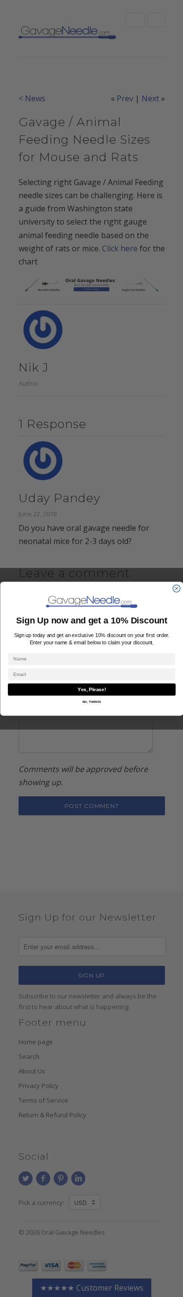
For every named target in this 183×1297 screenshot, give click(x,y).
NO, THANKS (91, 701)
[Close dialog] (176, 588)
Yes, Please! (92, 689)
